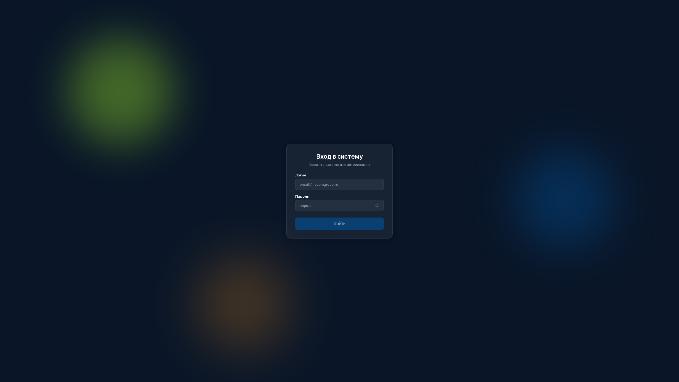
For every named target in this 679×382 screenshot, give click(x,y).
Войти (340, 223)
